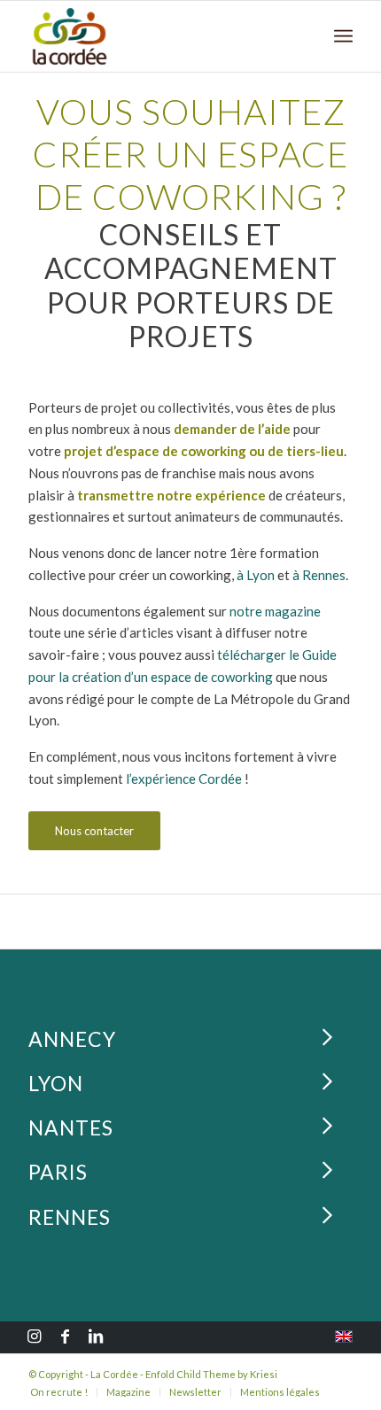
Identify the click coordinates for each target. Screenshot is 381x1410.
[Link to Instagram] (33, 1337)
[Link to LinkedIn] (95, 1337)
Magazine (128, 1392)
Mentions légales (280, 1392)
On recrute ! (59, 1392)
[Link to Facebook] (64, 1337)
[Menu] (343, 36)
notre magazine (275, 611)
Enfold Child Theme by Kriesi (211, 1374)
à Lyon (256, 575)
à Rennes (319, 575)
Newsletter (195, 1392)
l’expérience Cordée (184, 778)
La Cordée (114, 1374)
